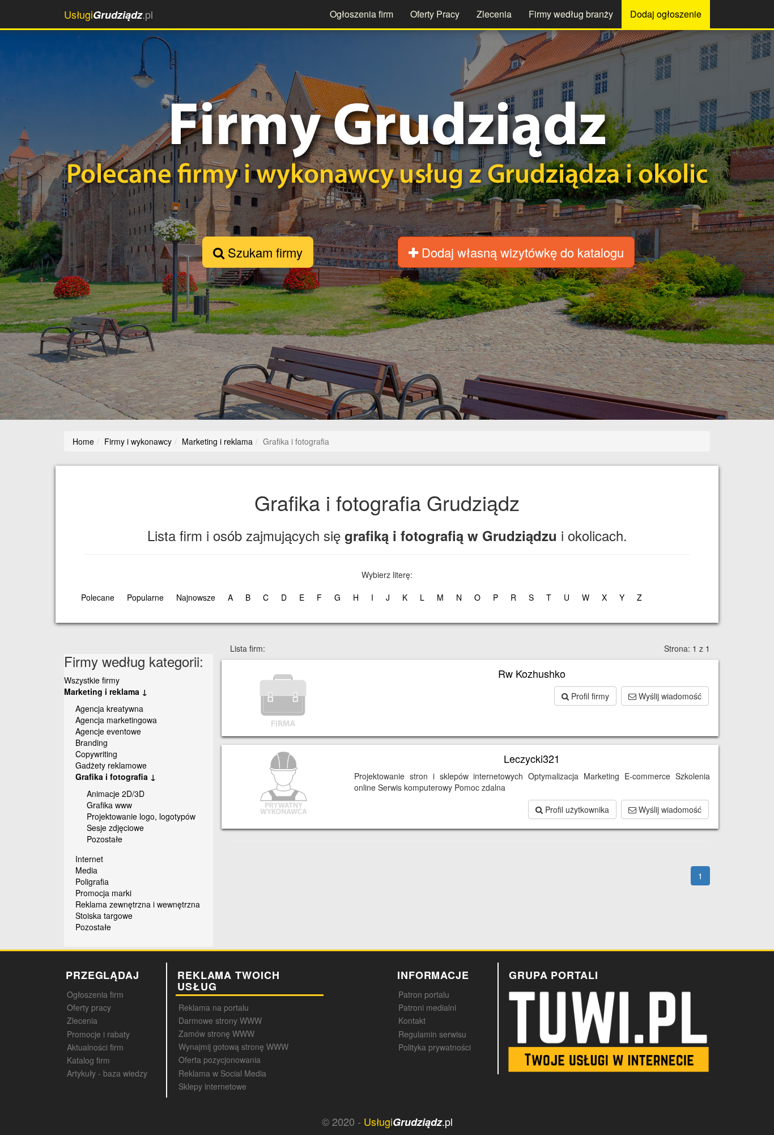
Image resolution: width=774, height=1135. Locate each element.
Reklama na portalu (213, 1007)
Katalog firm (88, 1060)
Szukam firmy (263, 252)
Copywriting (96, 754)
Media (86, 870)
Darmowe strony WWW (220, 1020)
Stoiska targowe (104, 915)
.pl (108, 14)
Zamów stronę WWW (216, 1033)
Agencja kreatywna (109, 708)
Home (83, 441)
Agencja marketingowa (116, 719)
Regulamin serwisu (432, 1034)
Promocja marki (103, 892)
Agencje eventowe (108, 731)
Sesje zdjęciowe (115, 827)
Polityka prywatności (434, 1047)
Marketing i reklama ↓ (105, 691)
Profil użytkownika (576, 809)
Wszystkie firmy (92, 680)
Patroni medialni (427, 1007)
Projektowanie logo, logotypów (141, 816)
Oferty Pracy (435, 13)
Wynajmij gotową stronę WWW (233, 1046)
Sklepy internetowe (212, 1086)
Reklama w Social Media (222, 1073)
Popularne (145, 597)
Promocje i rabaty (98, 1034)
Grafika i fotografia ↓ (115, 776)
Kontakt (412, 1020)
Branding (91, 742)
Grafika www (109, 805)
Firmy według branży (571, 13)
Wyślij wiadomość (668, 696)
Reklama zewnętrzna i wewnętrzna (137, 904)
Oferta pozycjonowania (219, 1059)
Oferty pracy (89, 1007)
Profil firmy (589, 696)
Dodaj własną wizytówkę (521, 252)
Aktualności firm (95, 1047)
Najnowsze (195, 597)
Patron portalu (423, 994)
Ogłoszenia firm (361, 13)
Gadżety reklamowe (111, 765)
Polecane (97, 597)
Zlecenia (494, 13)
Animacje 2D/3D (115, 793)
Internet (89, 858)
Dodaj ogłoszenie (665, 13)
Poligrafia (92, 881)
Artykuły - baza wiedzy (107, 1073)
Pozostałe (104, 839)
